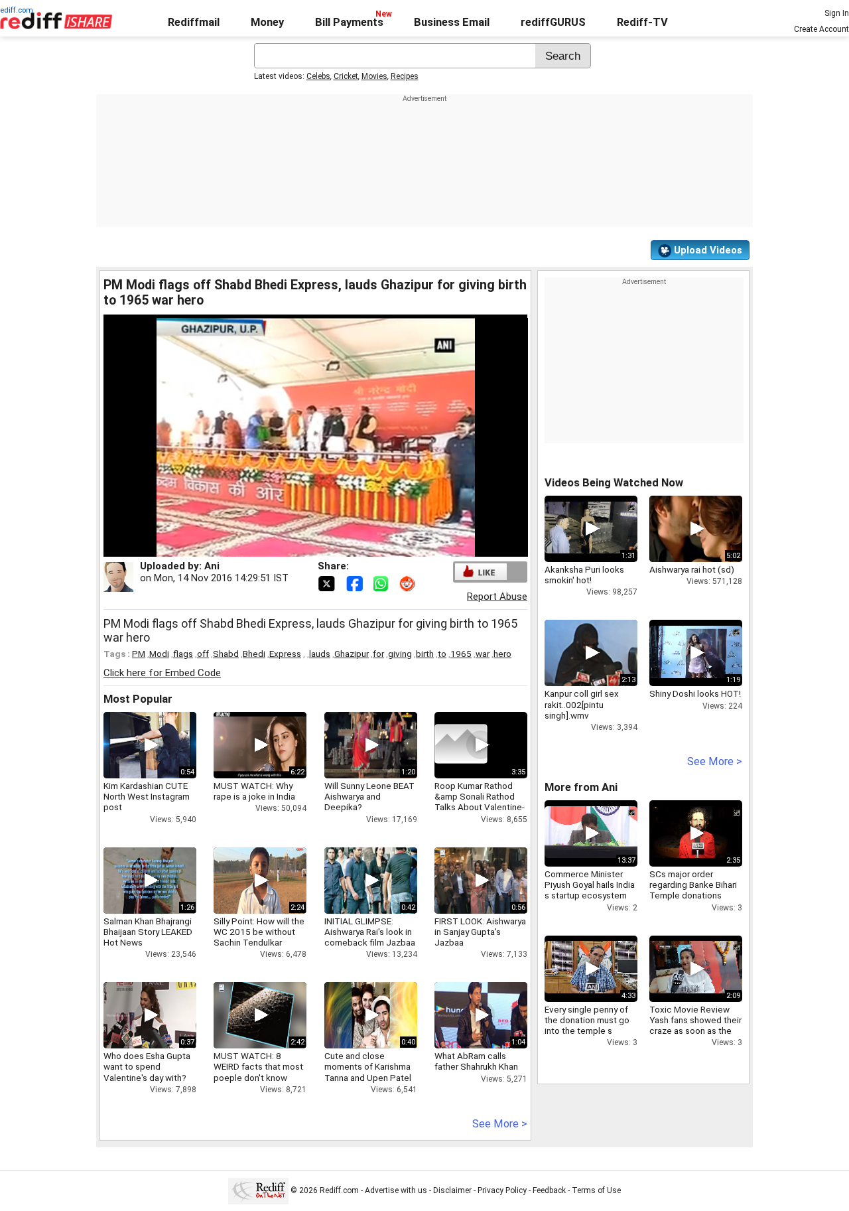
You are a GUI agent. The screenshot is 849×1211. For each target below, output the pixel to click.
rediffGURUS (553, 22)
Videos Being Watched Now (614, 482)
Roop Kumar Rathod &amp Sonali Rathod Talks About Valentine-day (479, 801)
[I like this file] (481, 571)
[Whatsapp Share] (383, 583)
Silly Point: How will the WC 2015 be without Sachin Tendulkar (259, 932)
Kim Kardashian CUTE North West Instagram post (146, 796)
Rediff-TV (642, 22)
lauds (319, 653)
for (378, 653)
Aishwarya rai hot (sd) (691, 569)
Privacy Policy (502, 1190)
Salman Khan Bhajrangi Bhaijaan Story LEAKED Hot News (147, 932)
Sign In (836, 13)
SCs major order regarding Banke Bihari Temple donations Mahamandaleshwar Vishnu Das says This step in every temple (693, 901)
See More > (499, 1123)
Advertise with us (396, 1190)
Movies (374, 76)
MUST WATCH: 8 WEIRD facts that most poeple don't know (258, 1066)
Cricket (346, 76)
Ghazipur (351, 653)
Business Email (452, 22)
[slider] (301, 547)
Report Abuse (497, 597)
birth (425, 653)
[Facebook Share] (355, 583)
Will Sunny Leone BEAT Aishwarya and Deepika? (369, 796)
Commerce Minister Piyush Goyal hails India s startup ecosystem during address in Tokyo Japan (590, 895)
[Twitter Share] (328, 583)
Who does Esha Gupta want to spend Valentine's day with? (146, 1066)
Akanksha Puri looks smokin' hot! (584, 574)
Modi (159, 653)
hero (502, 653)
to (442, 653)
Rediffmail (194, 22)
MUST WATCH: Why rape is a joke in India (254, 791)
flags (183, 653)
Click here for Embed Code (162, 673)
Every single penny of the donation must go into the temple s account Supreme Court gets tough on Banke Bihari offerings (588, 1036)
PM (138, 653)
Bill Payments (349, 22)
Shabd (226, 653)
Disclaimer (452, 1190)
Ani (212, 566)
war (483, 653)
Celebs (318, 76)
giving (400, 653)
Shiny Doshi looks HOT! (695, 693)
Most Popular (137, 699)
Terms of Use (596, 1190)
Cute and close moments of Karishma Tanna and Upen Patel (367, 1066)
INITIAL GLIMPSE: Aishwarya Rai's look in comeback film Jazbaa (369, 932)
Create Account (821, 29)
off (203, 653)
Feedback (549, 1190)
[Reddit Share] (409, 583)
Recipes (405, 76)
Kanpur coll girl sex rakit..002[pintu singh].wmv (582, 704)
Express (285, 653)
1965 (461, 653)
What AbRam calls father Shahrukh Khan (476, 1061)
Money (267, 22)
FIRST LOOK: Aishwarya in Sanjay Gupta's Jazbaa (480, 932)
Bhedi (254, 653)
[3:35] (461, 745)
